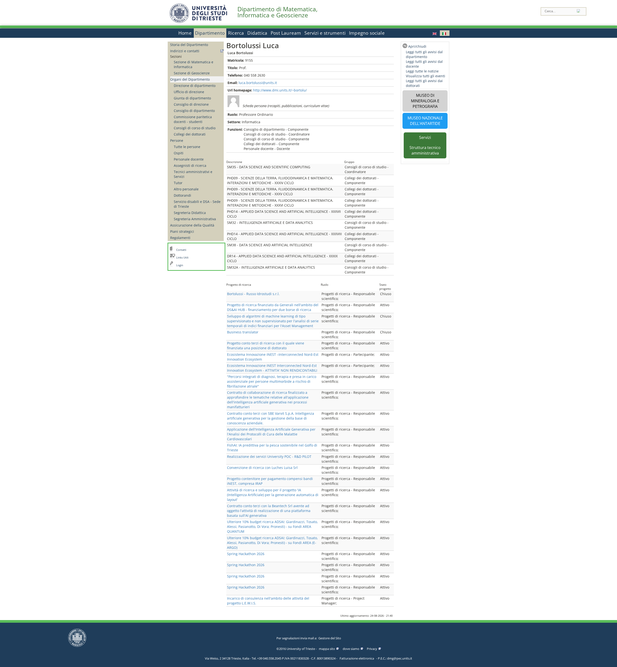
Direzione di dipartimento (194, 85)
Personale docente (189, 159)
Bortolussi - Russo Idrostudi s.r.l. (253, 293)
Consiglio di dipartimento (194, 110)
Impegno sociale (367, 33)
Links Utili (182, 257)
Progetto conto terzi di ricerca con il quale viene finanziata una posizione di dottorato (265, 345)
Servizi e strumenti (325, 33)
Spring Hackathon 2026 (245, 553)
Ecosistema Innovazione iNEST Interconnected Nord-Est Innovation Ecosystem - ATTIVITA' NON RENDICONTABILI (272, 368)
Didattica (257, 33)
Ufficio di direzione (189, 92)
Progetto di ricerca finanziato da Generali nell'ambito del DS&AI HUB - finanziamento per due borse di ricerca (272, 307)
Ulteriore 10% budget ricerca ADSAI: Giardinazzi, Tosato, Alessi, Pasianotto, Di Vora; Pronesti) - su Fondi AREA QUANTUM (272, 526)
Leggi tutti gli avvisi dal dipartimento (424, 54)
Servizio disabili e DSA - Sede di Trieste (197, 204)
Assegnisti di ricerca (190, 165)
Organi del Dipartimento (190, 79)
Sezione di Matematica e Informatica (193, 64)
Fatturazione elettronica (357, 658)
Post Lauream (286, 33)
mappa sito (327, 649)
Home (185, 33)
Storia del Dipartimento (189, 44)
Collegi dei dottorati (190, 134)
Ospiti (178, 153)
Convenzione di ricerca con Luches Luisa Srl (262, 467)
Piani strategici (182, 231)
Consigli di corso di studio (194, 128)
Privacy (372, 649)
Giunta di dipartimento (192, 98)
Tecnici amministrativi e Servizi (193, 174)
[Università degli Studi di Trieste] (198, 21)
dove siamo (351, 649)
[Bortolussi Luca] (435, 33)
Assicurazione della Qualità (192, 225)
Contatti (181, 250)
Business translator (242, 332)
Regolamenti (180, 237)
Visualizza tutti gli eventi (425, 76)
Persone (176, 140)
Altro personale (186, 189)
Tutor (178, 183)
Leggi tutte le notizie (422, 71)
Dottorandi (182, 195)
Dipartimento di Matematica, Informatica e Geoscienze (277, 12)
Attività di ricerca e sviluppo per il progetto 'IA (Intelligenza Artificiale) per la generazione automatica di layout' (272, 495)
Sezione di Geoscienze (192, 73)
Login (179, 265)
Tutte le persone (187, 146)
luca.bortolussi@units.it (258, 82)
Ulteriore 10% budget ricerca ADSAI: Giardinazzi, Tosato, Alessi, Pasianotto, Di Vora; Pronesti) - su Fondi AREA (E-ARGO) (272, 543)
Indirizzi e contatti (184, 51)
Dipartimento (210, 33)
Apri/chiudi (417, 46)
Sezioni (176, 56)
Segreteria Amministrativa (195, 219)
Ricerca (236, 33)
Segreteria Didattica (190, 212)
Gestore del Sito (329, 638)
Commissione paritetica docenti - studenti (193, 119)
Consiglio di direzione (191, 104)
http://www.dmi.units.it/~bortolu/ (280, 90)
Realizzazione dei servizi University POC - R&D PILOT (269, 456)
